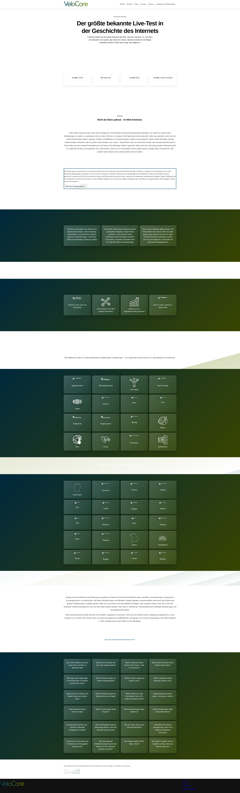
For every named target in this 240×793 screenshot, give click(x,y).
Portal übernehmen (71, 771)
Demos (150, 4)
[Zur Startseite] (76, 6)
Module (129, 4)
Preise (136, 4)
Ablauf (122, 4)
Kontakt (143, 4)
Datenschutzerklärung (189, 789)
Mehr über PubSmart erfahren (75, 186)
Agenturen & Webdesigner (166, 4)
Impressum (185, 785)
